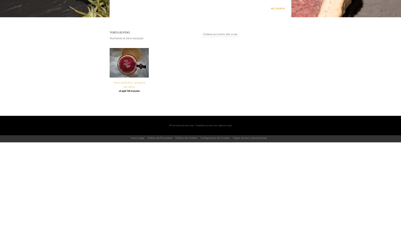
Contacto (237, 8)
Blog (220, 8)
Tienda (205, 8)
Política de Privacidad (159, 138)
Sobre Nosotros (183, 8)
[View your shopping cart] (289, 8)
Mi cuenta (278, 8)
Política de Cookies (186, 138)
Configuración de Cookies (215, 138)
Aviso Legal (137, 138)
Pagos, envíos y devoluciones (250, 138)
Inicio (161, 8)
